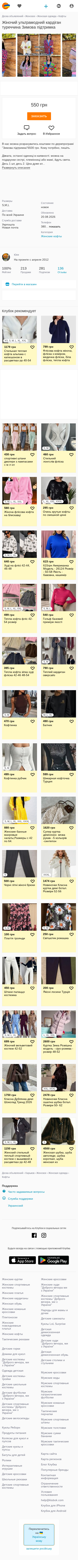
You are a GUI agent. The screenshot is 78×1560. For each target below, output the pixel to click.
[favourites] (19, 6)
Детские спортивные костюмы (15, 1486)
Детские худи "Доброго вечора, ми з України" (54, 1343)
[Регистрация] (58, 6)
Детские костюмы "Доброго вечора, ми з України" (15, 1362)
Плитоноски (9, 1317)
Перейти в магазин (24, 284)
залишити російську (39, 1548)
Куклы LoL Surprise (53, 1323)
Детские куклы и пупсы (12, 1448)
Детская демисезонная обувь (54, 1353)
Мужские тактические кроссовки (55, 1443)
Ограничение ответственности (52, 1485)
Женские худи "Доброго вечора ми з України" (54, 1287)
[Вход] (71, 6)
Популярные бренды (54, 1469)
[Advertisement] (39, 88)
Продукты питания (14, 1432)
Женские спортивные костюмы (16, 1286)
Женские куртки (12, 1279)
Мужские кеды (50, 1377)
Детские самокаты (53, 1318)
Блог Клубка (49, 1464)
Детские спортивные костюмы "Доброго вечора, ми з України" (15, 1408)
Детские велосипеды (15, 1418)
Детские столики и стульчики (53, 1362)
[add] (46, 6)
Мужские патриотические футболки (51, 1394)
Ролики (6, 1460)
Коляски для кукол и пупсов (15, 1440)
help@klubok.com (52, 1500)
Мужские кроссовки (53, 1372)
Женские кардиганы (15, 1298)
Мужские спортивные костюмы (55, 1385)
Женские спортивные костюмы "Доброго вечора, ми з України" (55, 1300)
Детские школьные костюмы (14, 1386)
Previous (2, 55)
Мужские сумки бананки (51, 1434)
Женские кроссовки (53, 1279)
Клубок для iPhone (53, 1505)
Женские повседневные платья (11, 1325)
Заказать (39, 116)
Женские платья (12, 1292)
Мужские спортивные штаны (55, 1421)
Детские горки (11, 1348)
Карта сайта (49, 1453)
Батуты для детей (13, 1454)
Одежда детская (12, 1370)
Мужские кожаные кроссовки (53, 1404)
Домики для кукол (13, 1354)
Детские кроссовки (14, 1474)
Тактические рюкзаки (15, 1339)
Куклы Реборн (11, 1427)
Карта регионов (51, 1459)
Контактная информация (49, 1477)
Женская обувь (12, 1303)
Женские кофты (51, 236)
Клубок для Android (53, 1510)
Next (75, 55)
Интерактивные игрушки (12, 1467)
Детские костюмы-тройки (14, 1377)
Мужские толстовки (53, 1427)
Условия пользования (49, 1493)
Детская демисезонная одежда (50, 1332)
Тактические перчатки (49, 1412)
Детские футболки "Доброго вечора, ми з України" (15, 1395)
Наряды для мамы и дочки (54, 1312)
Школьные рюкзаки (14, 1479)
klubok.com (6, 6)
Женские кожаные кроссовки (14, 1310)
